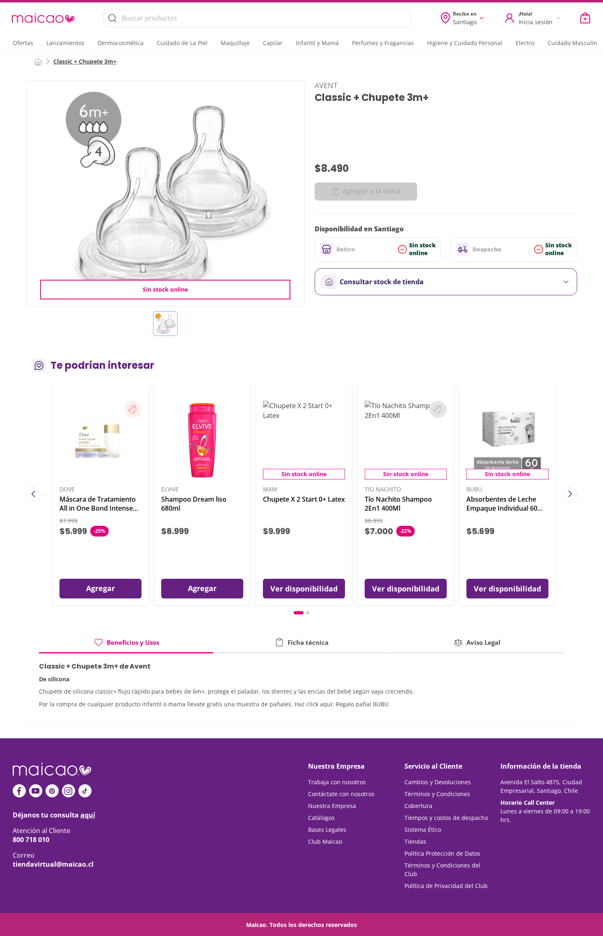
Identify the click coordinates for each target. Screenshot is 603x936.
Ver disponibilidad (304, 589)
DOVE (67, 489)
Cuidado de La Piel (182, 43)
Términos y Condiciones (437, 794)
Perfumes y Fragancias (383, 43)
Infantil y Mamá (317, 43)
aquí (87, 815)
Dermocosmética (121, 43)
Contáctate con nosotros (341, 794)
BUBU (474, 489)
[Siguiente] (569, 494)
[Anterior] (33, 494)
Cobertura (418, 806)
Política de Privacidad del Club (446, 886)
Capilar (273, 43)
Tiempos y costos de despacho (446, 818)
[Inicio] (38, 61)
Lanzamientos (65, 43)
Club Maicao (325, 841)
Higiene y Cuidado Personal (464, 43)
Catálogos (321, 818)
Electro (525, 43)
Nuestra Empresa (332, 806)
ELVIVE (170, 489)
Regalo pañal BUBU (362, 704)
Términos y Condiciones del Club (442, 869)
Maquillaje (235, 43)
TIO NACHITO (383, 489)
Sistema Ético (422, 829)
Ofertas (23, 43)
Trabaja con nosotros (337, 782)
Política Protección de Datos (442, 853)
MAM (270, 489)
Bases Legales (327, 829)
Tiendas (415, 841)
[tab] (126, 645)
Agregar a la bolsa (372, 191)
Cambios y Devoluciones (437, 782)
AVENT (326, 85)
